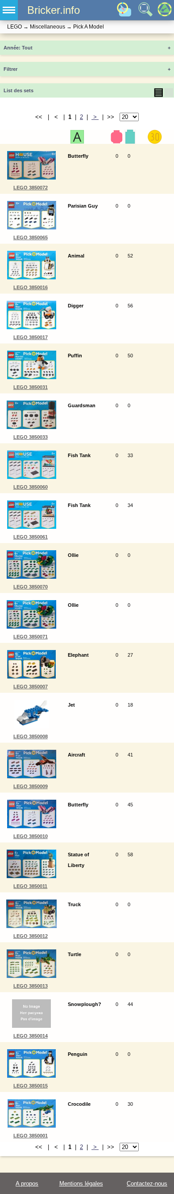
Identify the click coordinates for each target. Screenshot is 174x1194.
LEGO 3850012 (30, 936)
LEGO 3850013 (30, 986)
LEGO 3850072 (30, 187)
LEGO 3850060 (30, 487)
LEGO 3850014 (30, 1036)
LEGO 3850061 (30, 537)
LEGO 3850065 (30, 237)
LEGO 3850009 (30, 786)
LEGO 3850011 (30, 886)
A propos (27, 1183)
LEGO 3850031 (30, 387)
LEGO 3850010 (30, 836)
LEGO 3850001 (30, 1135)
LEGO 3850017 (30, 337)
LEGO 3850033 (30, 437)
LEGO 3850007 (30, 686)
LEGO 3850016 (30, 287)
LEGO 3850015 (30, 1085)
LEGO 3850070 (30, 586)
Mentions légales (81, 1183)
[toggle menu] (9, 10)
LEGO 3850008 (30, 736)
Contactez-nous (147, 1183)
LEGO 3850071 (30, 636)
